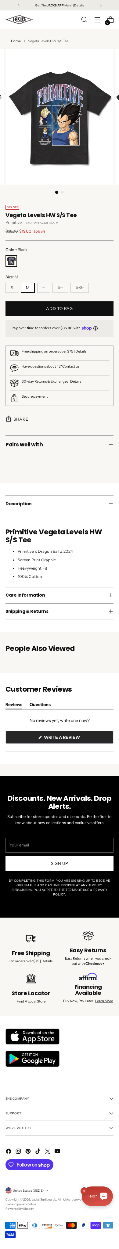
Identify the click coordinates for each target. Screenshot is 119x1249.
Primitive (13, 222)
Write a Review (72, 739)
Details (80, 351)
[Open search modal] (84, 19)
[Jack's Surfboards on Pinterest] (28, 1152)
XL (60, 287)
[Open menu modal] (97, 19)
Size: (11, 277)
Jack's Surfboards (44, 1199)
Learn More (104, 1001)
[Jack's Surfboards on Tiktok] (38, 1152)
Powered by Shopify (19, 1208)
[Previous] (18, 5)
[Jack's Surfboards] (19, 19)
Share (20, 419)
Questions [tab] (40, 705)
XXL (80, 287)
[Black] (11, 261)
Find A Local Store (31, 1001)
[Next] (100, 5)
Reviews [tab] (13, 705)
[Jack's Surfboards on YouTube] (58, 1152)
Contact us (70, 366)
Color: (16, 249)
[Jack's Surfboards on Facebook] (9, 1152)
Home (16, 41)
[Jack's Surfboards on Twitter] (48, 1152)
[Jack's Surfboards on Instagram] (19, 1152)
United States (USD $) (28, 1190)
